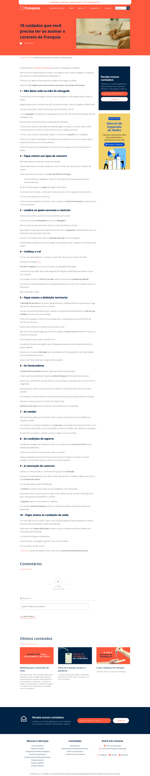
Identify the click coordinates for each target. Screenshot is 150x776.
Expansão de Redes (57, 8)
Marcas (80, 8)
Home (21, 57)
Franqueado (28, 57)
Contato (108, 8)
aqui (39, 262)
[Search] (128, 8)
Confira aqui (24, 550)
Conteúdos (94, 8)
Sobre (71, 8)
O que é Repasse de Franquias (110, 667)
